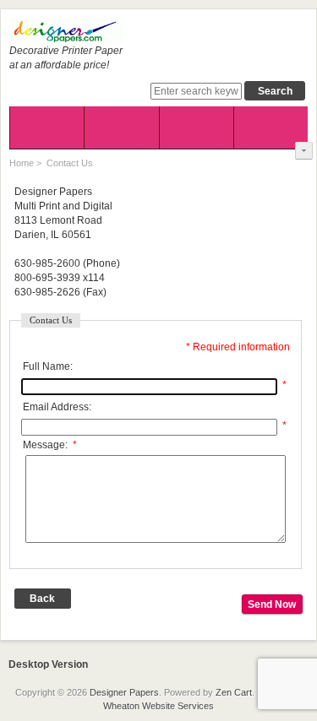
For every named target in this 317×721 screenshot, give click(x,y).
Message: (50, 445)
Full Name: (48, 366)
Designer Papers (124, 692)
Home (21, 163)
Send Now (272, 604)
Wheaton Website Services (158, 706)
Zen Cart (234, 692)
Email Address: (57, 407)
